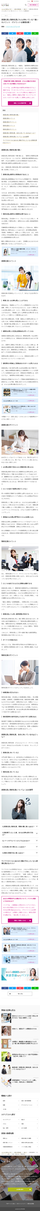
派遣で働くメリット (8, 1142)
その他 (4, 1109)
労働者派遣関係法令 (8, 1146)
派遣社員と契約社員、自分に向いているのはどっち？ (19, 133)
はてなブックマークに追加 (27, 33)
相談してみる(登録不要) (20, 103)
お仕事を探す (20, 1189)
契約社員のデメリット (10, 129)
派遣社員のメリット (9, 118)
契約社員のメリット (9, 125)
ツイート (12, 33)
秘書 (4, 1105)
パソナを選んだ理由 (26, 1146)
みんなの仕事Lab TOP (7, 9)
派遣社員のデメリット (10, 122)
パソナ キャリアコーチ (13, 26)
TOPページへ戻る (10, 1203)
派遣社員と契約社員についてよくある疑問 (16, 136)
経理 (4, 1100)
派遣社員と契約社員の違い (11, 115)
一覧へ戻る (20, 993)
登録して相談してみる (20, 920)
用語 (22, 1123)
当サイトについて (21, 1203)
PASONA (23, 1209)
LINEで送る (35, 33)
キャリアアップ (6, 1119)
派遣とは (5, 1138)
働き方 (25, 9)
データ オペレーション (26, 1105)
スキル (4, 1123)
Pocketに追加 (20, 33)
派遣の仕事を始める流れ (27, 1142)
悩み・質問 (5, 1128)
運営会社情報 (30, 1203)
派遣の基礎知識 (17, 9)
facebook (4, 33)
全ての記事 (24, 1128)
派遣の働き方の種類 (26, 1138)
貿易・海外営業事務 (26, 1100)
